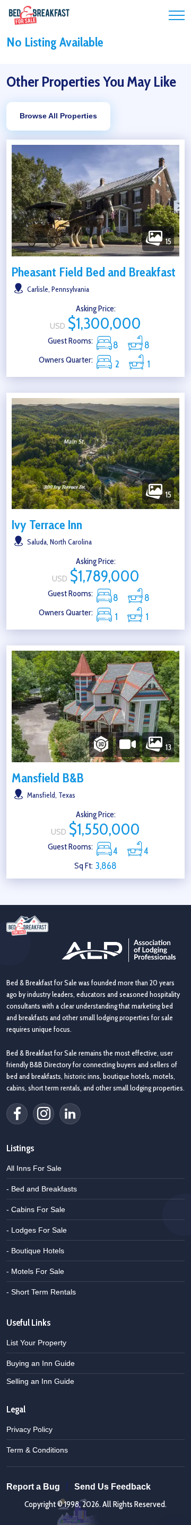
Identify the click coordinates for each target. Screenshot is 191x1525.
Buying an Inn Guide (40, 1363)
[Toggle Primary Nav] (177, 15)
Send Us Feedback (112, 1486)
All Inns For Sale (34, 1168)
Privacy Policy (29, 1429)
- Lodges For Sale (36, 1230)
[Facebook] (17, 1113)
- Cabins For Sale (35, 1209)
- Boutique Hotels (35, 1250)
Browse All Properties (58, 116)
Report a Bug (33, 1486)
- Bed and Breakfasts (41, 1189)
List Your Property (36, 1342)
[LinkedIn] (70, 1113)
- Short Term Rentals (41, 1292)
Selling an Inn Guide (40, 1381)
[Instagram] (43, 1113)
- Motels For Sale (35, 1271)
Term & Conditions (37, 1450)
